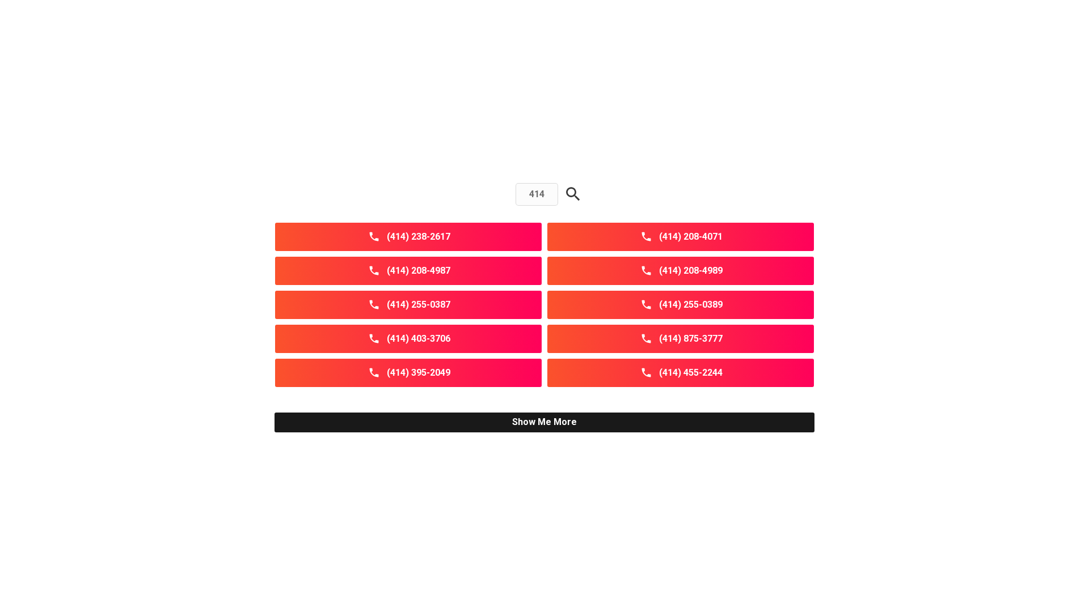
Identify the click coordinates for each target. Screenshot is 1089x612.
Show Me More (544, 421)
